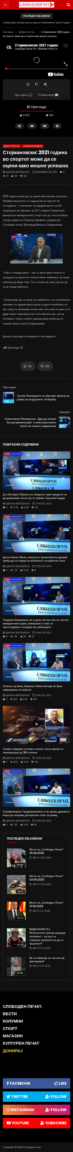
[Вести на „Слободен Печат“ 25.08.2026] (16, 857)
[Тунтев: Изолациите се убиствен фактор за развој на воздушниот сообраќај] (8, 397)
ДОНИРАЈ (13, 1051)
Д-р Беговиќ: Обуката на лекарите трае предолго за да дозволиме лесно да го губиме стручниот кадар (35, 496)
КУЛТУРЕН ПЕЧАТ (21, 1043)
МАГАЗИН (13, 1036)
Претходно (9, 387)
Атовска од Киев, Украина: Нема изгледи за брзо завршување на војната (32, 688)
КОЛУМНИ (13, 1021)
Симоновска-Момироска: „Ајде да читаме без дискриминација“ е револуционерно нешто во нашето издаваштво (30, 422)
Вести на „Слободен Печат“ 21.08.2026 (46, 904)
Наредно (64, 412)
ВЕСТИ (10, 1014)
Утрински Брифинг (32, 146)
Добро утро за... (27, 32)
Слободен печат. (22, 1006)
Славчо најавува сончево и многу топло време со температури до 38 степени (33, 750)
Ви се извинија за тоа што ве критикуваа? (47, 959)
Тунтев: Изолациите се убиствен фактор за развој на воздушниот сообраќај (43, 397)
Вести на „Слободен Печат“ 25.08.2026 (46, 851)
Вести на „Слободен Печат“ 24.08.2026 (46, 877)
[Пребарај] (68, 4)
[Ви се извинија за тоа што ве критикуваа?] (16, 966)
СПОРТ (10, 1028)
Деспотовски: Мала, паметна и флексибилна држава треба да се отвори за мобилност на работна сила (35, 559)
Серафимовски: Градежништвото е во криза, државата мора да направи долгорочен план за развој (36, 813)
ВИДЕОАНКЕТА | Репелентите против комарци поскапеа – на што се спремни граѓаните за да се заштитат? (47, 936)
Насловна (8, 32)
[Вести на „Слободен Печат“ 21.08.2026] (16, 911)
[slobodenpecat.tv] (36, 5)
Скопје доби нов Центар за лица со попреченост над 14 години (36, 22)
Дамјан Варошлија (18, 172)
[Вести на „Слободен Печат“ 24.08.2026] (16, 884)
